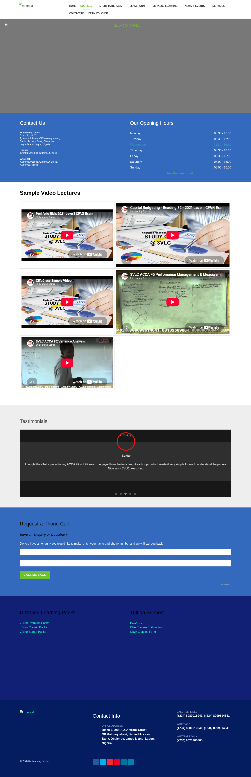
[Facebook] (96, 762)
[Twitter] (103, 762)
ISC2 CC (136, 623)
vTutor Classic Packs (33, 627)
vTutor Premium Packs (34, 623)
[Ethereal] (40, 6)
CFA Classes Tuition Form (147, 627)
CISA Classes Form (143, 631)
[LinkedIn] (130, 762)
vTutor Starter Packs (33, 631)
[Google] (109, 762)
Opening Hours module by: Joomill (180, 173)
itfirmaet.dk (225, 584)
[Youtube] (116, 762)
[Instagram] (123, 762)
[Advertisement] (70, 663)
